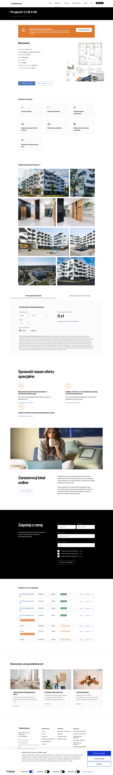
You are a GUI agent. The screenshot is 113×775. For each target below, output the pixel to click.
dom (67, 478)
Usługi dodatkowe (46, 741)
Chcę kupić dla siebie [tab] (33, 296)
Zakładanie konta (61, 736)
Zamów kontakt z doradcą (68, 321)
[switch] (47, 771)
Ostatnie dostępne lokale (79, 731)
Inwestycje (57, 3)
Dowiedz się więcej (25, 402)
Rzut (81, 594)
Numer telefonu (62, 541)
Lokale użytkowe (76, 3)
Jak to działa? (25, 491)
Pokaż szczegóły (88, 771)
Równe (24, 330)
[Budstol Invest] (16, 3)
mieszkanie (60, 478)
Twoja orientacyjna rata (64, 312)
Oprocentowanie (24, 327)
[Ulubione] (91, 3)
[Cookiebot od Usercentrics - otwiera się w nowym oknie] (10, 772)
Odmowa (99, 764)
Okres (21, 320)
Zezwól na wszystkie (99, 753)
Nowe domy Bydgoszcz (79, 740)
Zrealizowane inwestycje (79, 733)
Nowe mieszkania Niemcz (79, 746)
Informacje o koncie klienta (64, 731)
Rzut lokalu (42, 83)
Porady (43, 734)
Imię (58, 523)
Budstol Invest (63, 476)
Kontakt (85, 3)
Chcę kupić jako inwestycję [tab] (79, 296)
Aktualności (44, 736)
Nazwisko (79, 523)
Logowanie (60, 734)
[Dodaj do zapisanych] (51, 83)
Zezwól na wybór (99, 758)
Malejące (33, 330)
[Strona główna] (11, 16)
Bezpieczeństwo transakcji (48, 739)
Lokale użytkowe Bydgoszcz (77, 743)
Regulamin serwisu (62, 739)
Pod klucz (66, 3)
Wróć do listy (27, 83)
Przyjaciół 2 (17, 12)
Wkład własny (23, 312)
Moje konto (100, 3)
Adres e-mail (61, 532)
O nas (50, 3)
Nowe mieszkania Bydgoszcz (77, 737)
